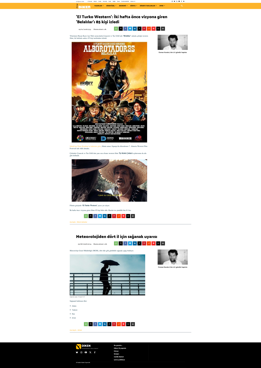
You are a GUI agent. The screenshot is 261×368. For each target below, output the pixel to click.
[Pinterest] (144, 29)
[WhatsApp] (116, 29)
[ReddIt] (149, 29)
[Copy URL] (139, 29)
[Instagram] (172, 1)
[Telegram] (130, 29)
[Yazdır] (163, 29)
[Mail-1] (184, 1)
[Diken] (83, 5)
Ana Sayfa (73, 222)
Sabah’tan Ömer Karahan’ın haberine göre (85, 146)
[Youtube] (179, 1)
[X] (121, 29)
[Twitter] (177, 1)
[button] (182, 6)
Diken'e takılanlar (82, 222)
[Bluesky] (174, 1)
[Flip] (154, 29)
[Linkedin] (135, 29)
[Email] (158, 29)
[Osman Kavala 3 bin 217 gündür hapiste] (173, 42)
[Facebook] (181, 1)
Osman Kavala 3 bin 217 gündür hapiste (173, 52)
